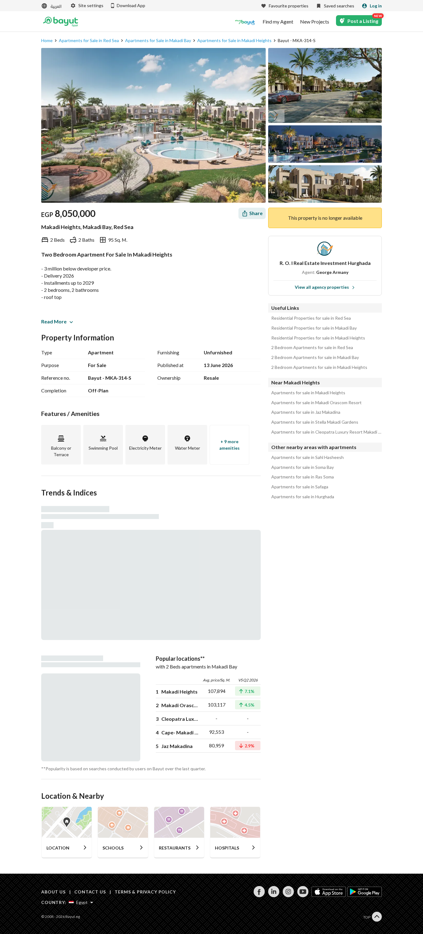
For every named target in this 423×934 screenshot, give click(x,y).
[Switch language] (52, 6)
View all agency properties (322, 287)
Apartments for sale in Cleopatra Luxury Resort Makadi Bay (326, 432)
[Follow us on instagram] (288, 895)
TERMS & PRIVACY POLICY (145, 891)
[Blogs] (245, 21)
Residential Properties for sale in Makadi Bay (314, 328)
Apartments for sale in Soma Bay (302, 467)
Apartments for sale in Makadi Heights (308, 392)
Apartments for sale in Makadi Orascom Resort (316, 402)
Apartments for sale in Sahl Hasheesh (307, 457)
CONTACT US (90, 891)
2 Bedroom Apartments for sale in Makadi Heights (319, 367)
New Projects (314, 21)
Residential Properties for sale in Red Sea (311, 318)
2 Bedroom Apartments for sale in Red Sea (312, 347)
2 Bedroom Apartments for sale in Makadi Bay (315, 357)
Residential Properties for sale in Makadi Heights (318, 337)
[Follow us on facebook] (259, 895)
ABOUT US (53, 891)
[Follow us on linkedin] (273, 895)
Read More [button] (54, 321)
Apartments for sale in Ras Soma (302, 476)
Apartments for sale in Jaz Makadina (305, 412)
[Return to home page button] (60, 22)
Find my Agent (278, 21)
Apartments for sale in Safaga (299, 486)
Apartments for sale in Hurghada (302, 496)
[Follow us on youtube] (302, 895)
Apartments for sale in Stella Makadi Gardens (314, 422)
